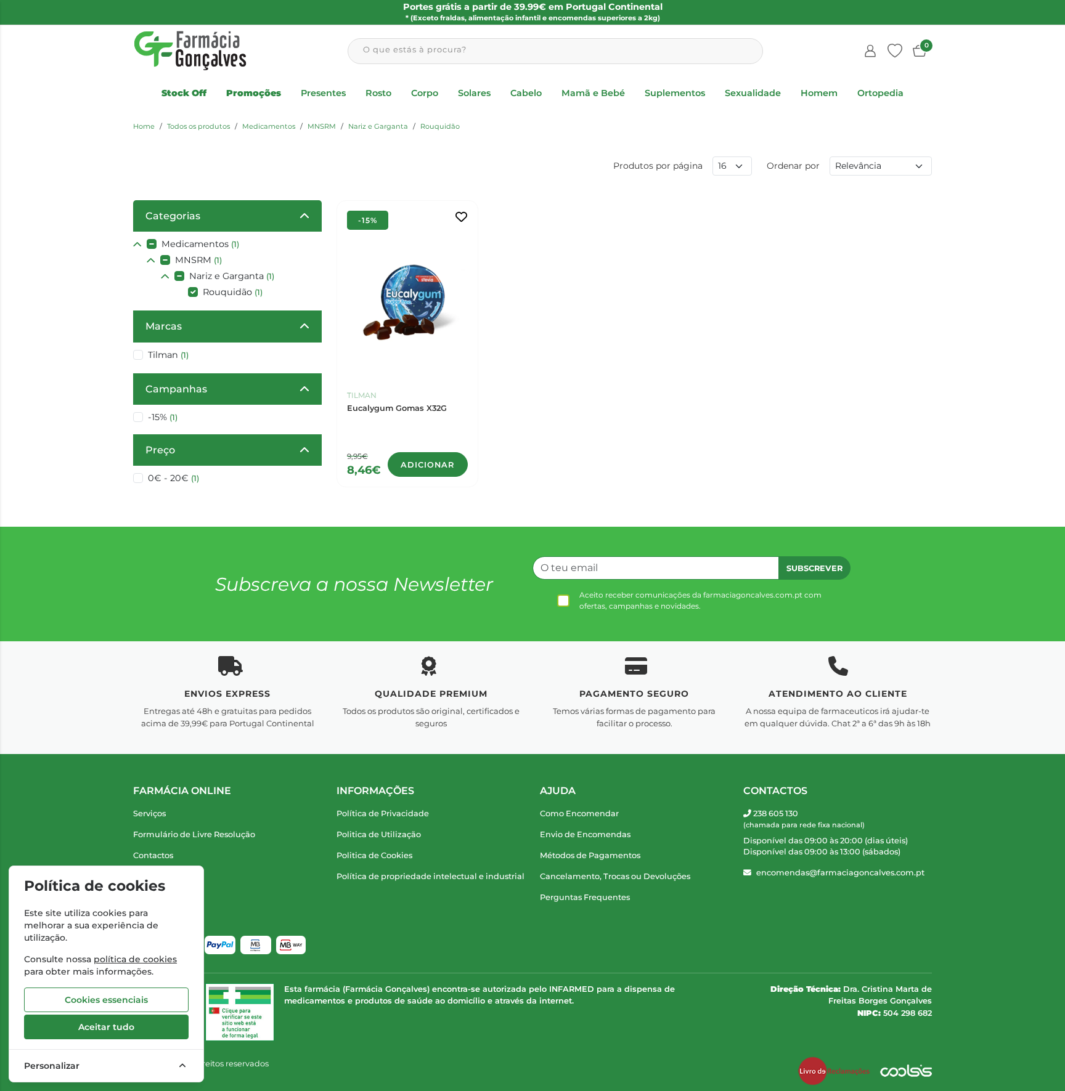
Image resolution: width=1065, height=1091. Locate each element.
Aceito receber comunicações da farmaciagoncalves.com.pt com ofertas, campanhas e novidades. (700, 600)
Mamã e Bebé (593, 93)
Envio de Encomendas (585, 834)
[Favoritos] (895, 51)
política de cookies (135, 959)
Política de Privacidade (383, 813)
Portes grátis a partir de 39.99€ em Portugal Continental (533, 11)
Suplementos (675, 93)
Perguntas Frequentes (585, 897)
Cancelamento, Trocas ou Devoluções (615, 876)
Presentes (323, 93)
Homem (819, 93)
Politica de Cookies (374, 855)
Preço (160, 450)
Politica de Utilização (379, 834)
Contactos (153, 855)
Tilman (168, 354)
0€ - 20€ (173, 478)
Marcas (163, 326)
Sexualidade (753, 93)
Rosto (378, 93)
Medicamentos (268, 126)
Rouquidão (440, 126)
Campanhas (176, 389)
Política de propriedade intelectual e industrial (430, 876)
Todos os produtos (198, 126)
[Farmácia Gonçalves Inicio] (190, 50)
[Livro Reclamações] (834, 1071)
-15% (163, 417)
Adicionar (427, 464)
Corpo (424, 93)
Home (144, 126)
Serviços (149, 813)
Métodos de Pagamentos (590, 855)
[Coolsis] (906, 1071)
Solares (474, 93)
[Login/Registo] (870, 51)
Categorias (172, 216)
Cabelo (526, 93)
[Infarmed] (239, 1011)
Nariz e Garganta (378, 126)
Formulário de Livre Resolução (194, 834)
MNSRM (322, 126)
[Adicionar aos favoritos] (461, 217)
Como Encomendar (579, 813)
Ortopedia (880, 93)
